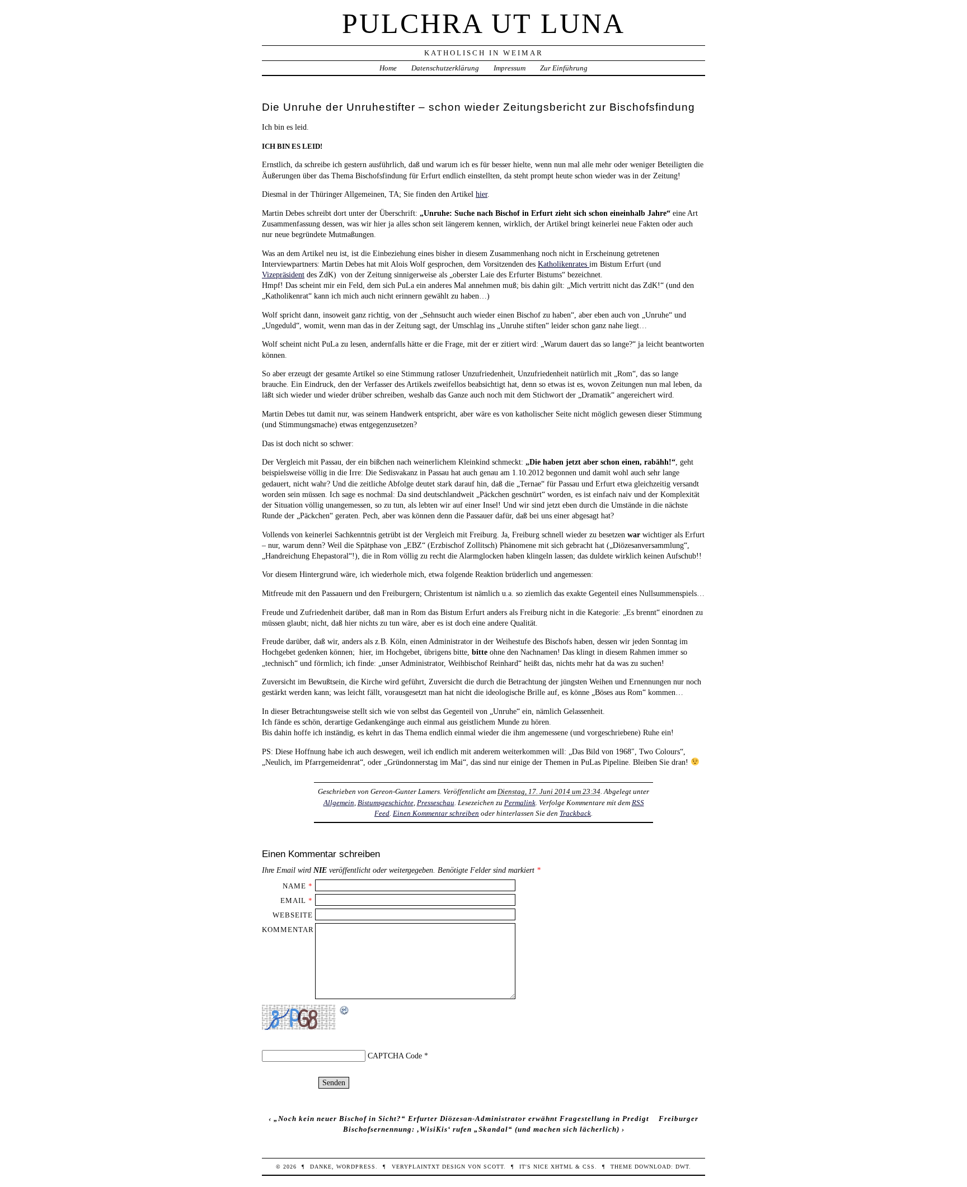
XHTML (562, 1167)
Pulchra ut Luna (483, 23)
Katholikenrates (563, 263)
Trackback (575, 813)
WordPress (355, 1167)
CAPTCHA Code (395, 1055)
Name (294, 886)
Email (293, 900)
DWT (682, 1167)
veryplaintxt (416, 1167)
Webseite (293, 915)
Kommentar (288, 929)
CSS (589, 1167)
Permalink (520, 802)
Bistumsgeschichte (386, 802)
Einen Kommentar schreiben (436, 813)
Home (388, 68)
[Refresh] (345, 1010)
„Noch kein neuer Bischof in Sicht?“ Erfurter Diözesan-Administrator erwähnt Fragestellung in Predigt (461, 1118)
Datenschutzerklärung (445, 68)
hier (481, 194)
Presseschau (435, 802)
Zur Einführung (564, 68)
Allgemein (338, 802)
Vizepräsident (283, 274)
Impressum (509, 68)
